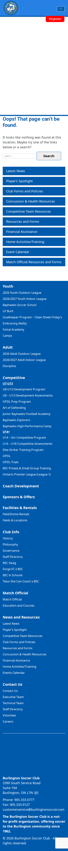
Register (55, 19)
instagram (30, 771)
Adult (8, 347)
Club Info (11, 531)
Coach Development (21, 486)
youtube (44, 771)
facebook (23, 771)
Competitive (14, 377)
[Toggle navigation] (61, 9)
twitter (37, 771)
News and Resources (21, 617)
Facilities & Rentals (20, 507)
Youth (8, 286)
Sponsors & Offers (19, 496)
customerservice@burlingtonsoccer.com (33, 809)
